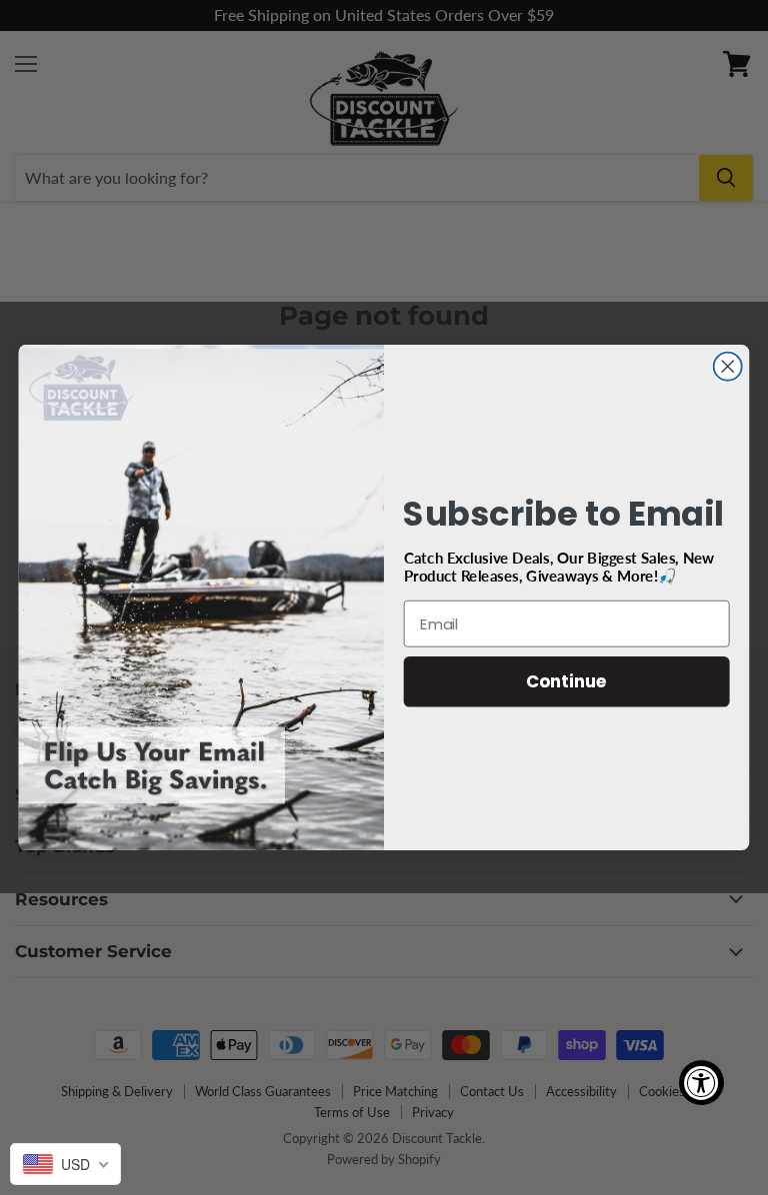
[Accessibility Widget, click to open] (701, 1082)
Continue (566, 680)
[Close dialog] (728, 367)
